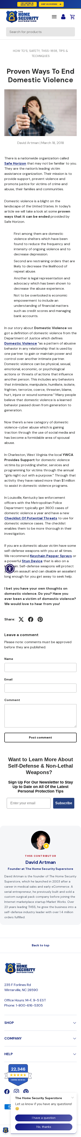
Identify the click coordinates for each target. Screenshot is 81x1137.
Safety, (35, 51)
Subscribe (63, 803)
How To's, (21, 51)
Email (8, 679)
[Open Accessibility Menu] (10, 568)
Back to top (40, 945)
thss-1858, (50, 51)
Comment (12, 700)
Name (8, 659)
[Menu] (54, 16)
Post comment (40, 737)
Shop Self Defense (49, 4)
